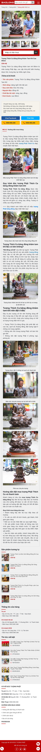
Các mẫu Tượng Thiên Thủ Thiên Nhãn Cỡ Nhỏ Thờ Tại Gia (24, 651)
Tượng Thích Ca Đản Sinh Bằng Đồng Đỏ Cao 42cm (24, 554)
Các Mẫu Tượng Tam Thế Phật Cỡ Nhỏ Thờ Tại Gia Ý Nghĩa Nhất (24, 642)
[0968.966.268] (2, 749)
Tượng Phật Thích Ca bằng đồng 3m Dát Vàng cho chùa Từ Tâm (24, 596)
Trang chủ (4, 7)
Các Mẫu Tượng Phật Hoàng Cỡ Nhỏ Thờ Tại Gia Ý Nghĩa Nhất (24, 659)
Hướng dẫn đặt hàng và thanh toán (13, 709)
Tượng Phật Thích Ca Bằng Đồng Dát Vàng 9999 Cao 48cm (23, 565)
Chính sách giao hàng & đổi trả (12, 712)
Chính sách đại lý (7, 715)
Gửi (36, 52)
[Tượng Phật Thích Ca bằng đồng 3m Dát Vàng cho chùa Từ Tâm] (5, 599)
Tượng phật (12, 7)
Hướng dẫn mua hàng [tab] (16, 129)
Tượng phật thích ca (23, 7)
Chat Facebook (10, 118)
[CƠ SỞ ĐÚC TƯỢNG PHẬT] (7, 2)
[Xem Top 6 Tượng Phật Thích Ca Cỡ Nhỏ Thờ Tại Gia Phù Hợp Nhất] (5, 678)
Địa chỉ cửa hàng (7, 718)
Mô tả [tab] (4, 129)
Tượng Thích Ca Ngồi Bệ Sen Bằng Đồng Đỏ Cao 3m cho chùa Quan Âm (24, 575)
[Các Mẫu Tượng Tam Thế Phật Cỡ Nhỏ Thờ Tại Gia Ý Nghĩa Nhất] (5, 644)
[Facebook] (16, 749)
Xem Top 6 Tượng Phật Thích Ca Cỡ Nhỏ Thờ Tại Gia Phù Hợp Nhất (24, 676)
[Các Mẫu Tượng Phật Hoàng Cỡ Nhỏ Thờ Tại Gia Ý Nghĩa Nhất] (5, 661)
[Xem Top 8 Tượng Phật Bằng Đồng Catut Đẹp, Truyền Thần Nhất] (5, 670)
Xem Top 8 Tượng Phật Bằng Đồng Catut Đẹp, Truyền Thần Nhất (24, 668)
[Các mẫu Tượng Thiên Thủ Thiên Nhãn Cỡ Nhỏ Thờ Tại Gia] (5, 652)
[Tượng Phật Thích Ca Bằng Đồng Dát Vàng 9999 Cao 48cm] (5, 568)
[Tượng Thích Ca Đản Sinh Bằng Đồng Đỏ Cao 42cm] (5, 557)
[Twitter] (20, 749)
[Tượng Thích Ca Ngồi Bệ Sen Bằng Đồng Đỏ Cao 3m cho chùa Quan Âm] (5, 578)
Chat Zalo (30, 118)
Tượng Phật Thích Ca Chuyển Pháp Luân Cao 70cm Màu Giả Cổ (24, 586)
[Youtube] (24, 749)
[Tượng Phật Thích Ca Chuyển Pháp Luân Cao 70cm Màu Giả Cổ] (5, 588)
